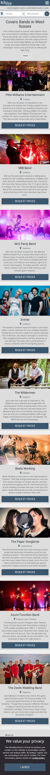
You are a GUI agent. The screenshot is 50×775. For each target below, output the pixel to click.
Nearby (25, 56)
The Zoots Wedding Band (25, 688)
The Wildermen (25, 393)
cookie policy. (38, 758)
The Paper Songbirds (25, 541)
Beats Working (25, 468)
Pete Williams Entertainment (25, 95)
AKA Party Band (25, 244)
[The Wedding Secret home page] (6, 2)
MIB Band (25, 168)
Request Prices (25, 125)
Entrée (25, 319)
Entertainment (13, 8)
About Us (9, 735)
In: (24, 14)
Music (23, 8)
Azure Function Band (25, 615)
